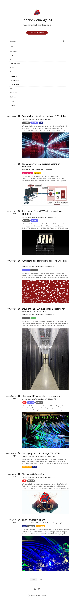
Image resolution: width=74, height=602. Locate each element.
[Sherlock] (37, 12)
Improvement (15, 80)
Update (13, 105)
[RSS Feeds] (39, 588)
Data (11, 59)
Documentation (15, 63)
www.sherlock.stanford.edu (37, 24)
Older (41, 579)
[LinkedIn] (36, 588)
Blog (12, 55)
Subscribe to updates (37, 32)
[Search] (64, 41)
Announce (13, 51)
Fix (11, 72)
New (11, 88)
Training (13, 101)
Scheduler (13, 93)
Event (12, 68)
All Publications (15, 47)
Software (13, 97)
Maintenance (15, 84)
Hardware (14, 76)
